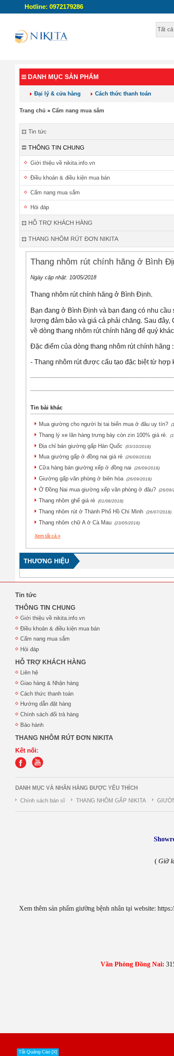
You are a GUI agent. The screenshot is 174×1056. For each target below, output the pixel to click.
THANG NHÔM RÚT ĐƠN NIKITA (64, 737)
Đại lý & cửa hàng (57, 93)
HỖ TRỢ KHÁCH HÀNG (50, 662)
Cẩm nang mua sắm (78, 110)
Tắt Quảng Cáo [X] (38, 1051)
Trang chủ (32, 110)
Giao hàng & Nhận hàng (49, 683)
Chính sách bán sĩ (42, 800)
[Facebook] (22, 766)
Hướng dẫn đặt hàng (45, 704)
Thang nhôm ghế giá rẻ (81, 500)
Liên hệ (29, 672)
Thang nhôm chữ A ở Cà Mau (89, 522)
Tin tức (25, 595)
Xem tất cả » (47, 535)
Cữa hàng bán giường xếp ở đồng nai (99, 467)
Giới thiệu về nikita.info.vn (52, 618)
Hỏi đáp (29, 649)
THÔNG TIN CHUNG (45, 607)
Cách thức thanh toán (123, 93)
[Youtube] (39, 766)
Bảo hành (32, 725)
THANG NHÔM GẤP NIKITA (111, 800)
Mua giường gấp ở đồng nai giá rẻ (95, 456)
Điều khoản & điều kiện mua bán (60, 628)
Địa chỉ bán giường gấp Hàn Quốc (95, 446)
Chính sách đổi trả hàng (49, 714)
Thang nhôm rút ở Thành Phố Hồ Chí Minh (105, 511)
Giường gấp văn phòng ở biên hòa (95, 478)
